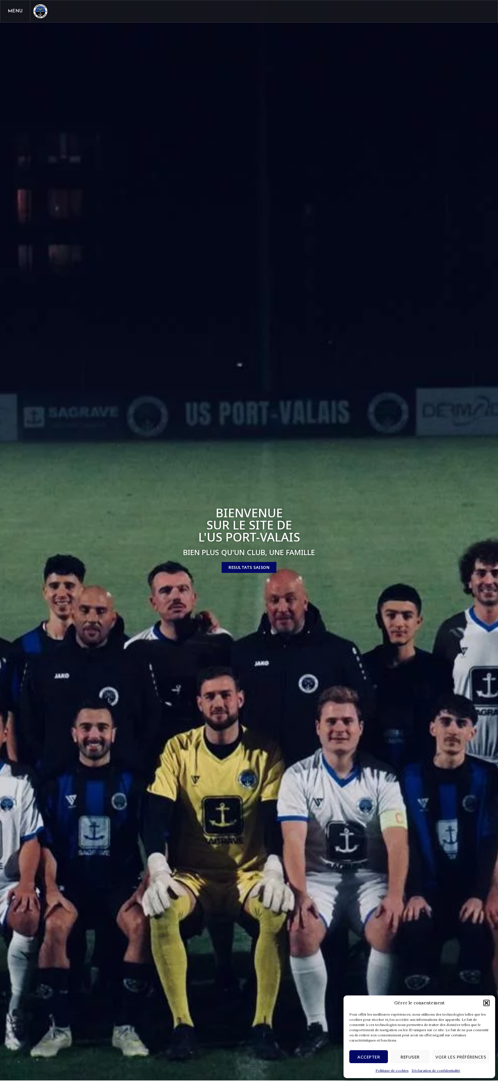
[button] (486, 1003)
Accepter (368, 1057)
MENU (15, 11)
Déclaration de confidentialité (436, 1070)
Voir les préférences (460, 1057)
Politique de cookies (392, 1070)
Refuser (410, 1057)
